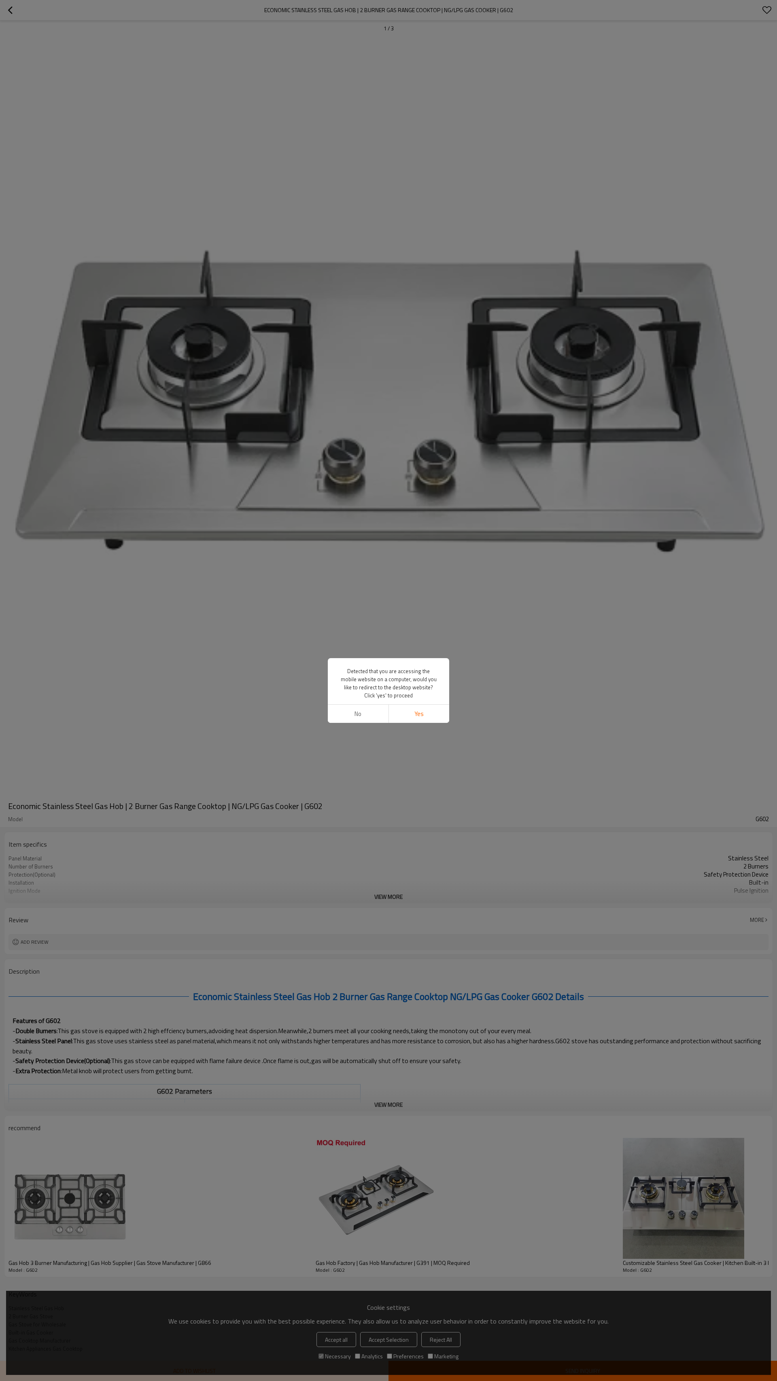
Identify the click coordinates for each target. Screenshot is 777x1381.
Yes (419, 713)
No (358, 713)
